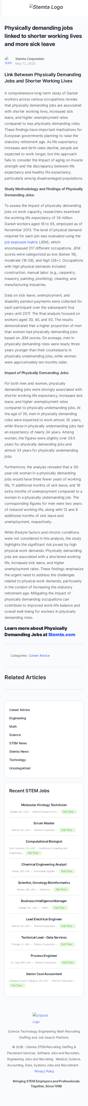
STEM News (18, 743)
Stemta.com (62, 634)
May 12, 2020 (25, 63)
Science (15, 735)
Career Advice (39, 655)
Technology (17, 760)
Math (13, 726)
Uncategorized (19, 768)
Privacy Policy (45, 1071)
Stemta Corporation (29, 59)
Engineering (17, 718)
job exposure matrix (21, 242)
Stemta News (19, 751)
